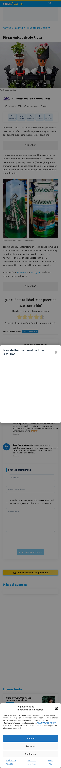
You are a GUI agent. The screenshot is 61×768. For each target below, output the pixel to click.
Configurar (30, 754)
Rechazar (30, 746)
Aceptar (30, 738)
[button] (56, 708)
